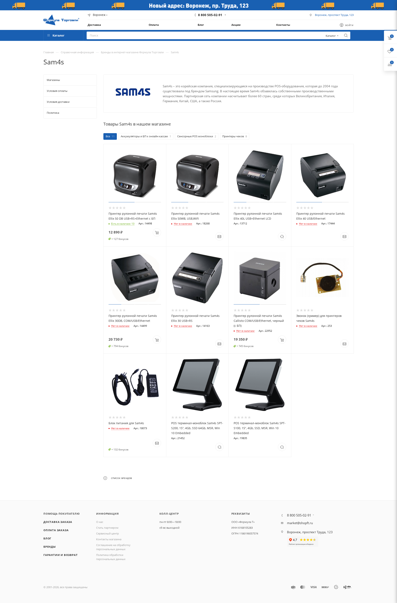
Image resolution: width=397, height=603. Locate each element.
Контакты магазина (108, 539)
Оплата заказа (55, 530)
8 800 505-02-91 (210, 15)
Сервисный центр (107, 533)
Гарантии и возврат (60, 555)
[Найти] (345, 35)
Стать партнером (107, 528)
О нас (99, 522)
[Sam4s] (133, 92)
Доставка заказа (57, 522)
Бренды (49, 547)
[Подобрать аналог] (282, 236)
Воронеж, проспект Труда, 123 (334, 15)
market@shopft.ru (300, 523)
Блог (47, 538)
